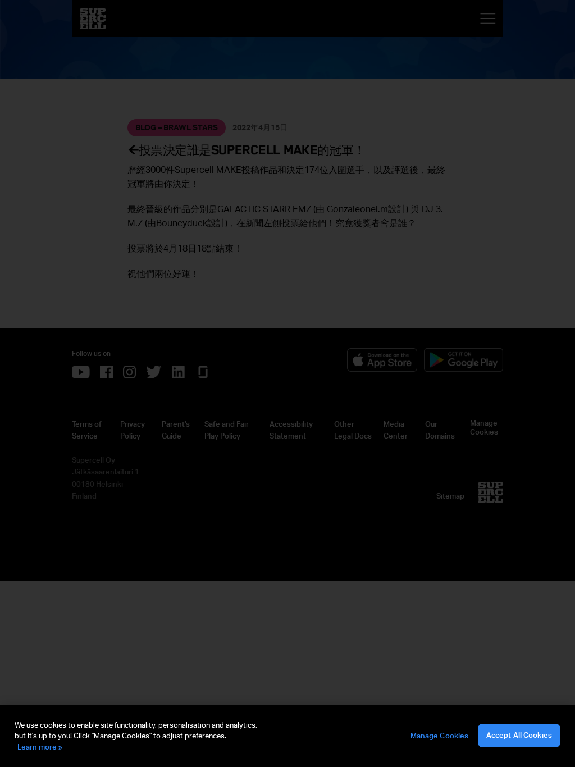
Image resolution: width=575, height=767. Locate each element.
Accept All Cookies (519, 735)
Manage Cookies (439, 735)
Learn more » (39, 746)
